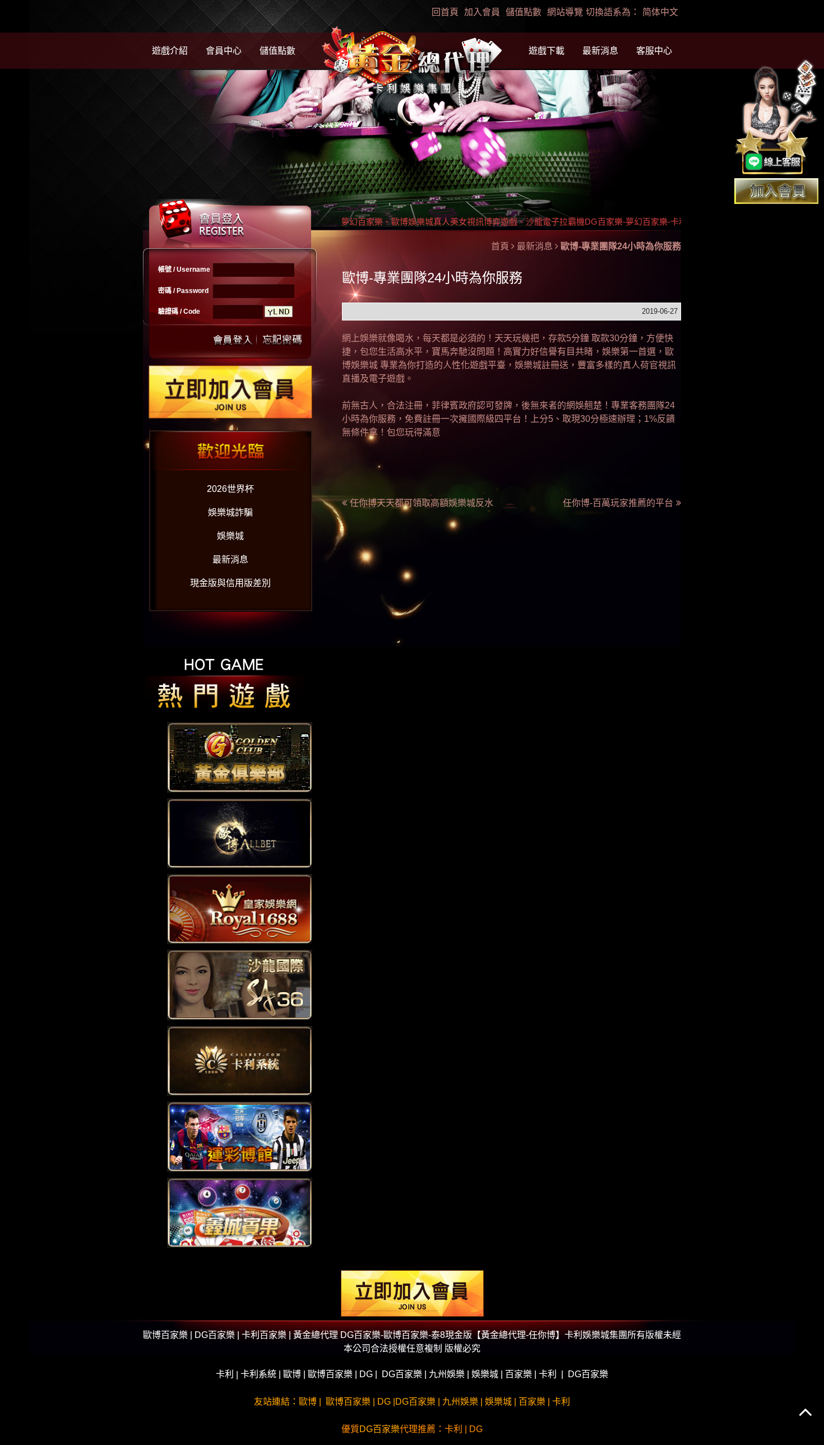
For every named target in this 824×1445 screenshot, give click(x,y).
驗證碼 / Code (179, 311)
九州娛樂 (447, 1374)
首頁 (500, 246)
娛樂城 (230, 536)
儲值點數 (523, 12)
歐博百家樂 (330, 1374)
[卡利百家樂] (239, 1060)
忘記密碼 (279, 339)
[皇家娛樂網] (239, 908)
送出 (233, 339)
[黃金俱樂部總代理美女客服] (776, 118)
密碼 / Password (183, 291)
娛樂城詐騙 (230, 512)
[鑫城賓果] (239, 1211)
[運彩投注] (239, 1136)
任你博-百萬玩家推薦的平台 (618, 503)
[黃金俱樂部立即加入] (230, 391)
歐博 (292, 1374)
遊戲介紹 (170, 50)
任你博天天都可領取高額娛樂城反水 (421, 503)
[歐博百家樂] (239, 832)
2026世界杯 (230, 489)
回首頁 (445, 12)
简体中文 (660, 12)
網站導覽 (565, 12)
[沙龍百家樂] (239, 984)
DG (366, 1374)
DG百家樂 (402, 1374)
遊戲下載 (546, 50)
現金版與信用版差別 (230, 583)
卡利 (225, 1374)
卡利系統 (258, 1374)
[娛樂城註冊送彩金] (776, 190)
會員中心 (224, 50)
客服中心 (654, 50)
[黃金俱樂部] (239, 756)
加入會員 (482, 12)
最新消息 (600, 50)
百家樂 (518, 1374)
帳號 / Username (184, 269)
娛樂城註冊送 (541, 365)
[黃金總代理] (412, 62)
